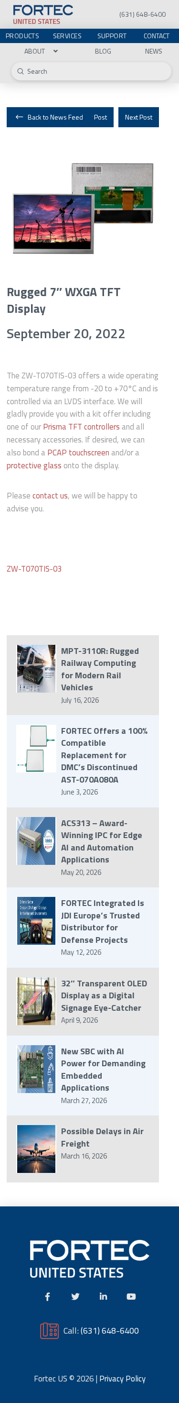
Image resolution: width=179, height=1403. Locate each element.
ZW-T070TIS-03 (34, 569)
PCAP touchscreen (78, 452)
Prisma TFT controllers (81, 426)
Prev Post (93, 117)
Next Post (138, 117)
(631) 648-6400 (110, 1330)
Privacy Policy (122, 1378)
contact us (50, 495)
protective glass (34, 465)
